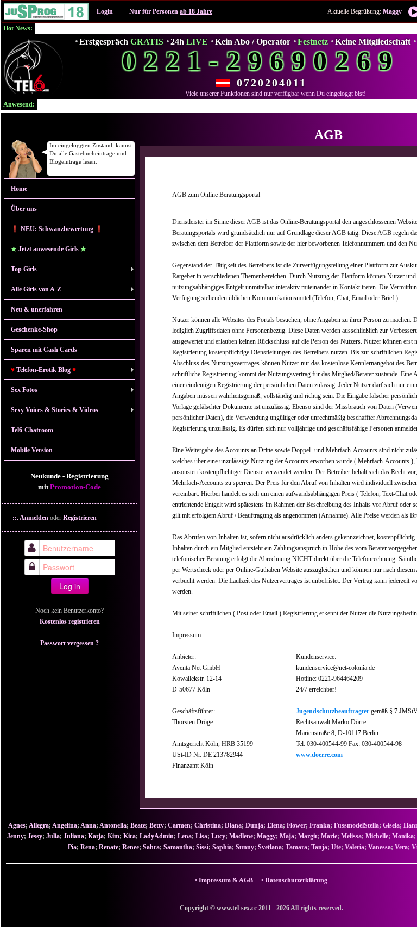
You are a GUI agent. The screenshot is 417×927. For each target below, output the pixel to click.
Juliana (74, 836)
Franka (319, 825)
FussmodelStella (356, 825)
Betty (156, 825)
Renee (130, 847)
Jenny (15, 836)
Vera (401, 847)
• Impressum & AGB (227, 880)
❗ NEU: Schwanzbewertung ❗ (57, 229)
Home (19, 188)
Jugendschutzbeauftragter (332, 711)
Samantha (177, 847)
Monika (403, 836)
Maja (287, 836)
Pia (72, 847)
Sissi (202, 847)
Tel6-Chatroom (32, 430)
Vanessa (379, 847)
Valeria (354, 847)
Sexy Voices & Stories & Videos (54, 410)
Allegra (39, 825)
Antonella (113, 825)
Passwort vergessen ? (69, 643)
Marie (329, 836)
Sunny (245, 847)
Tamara (296, 847)
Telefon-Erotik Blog (43, 370)
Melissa (351, 836)
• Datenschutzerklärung (294, 880)
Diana (233, 825)
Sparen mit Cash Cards (44, 349)
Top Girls (24, 269)
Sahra (151, 847)
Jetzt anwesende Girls (48, 249)
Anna (88, 825)
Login (105, 11)
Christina (207, 825)
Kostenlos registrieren (70, 621)
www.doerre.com (319, 754)
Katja (96, 836)
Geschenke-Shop (34, 329)
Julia (53, 836)
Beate (138, 825)
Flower (296, 825)
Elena (275, 825)
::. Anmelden (30, 517)
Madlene (241, 836)
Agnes (17, 825)
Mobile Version (32, 450)
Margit (307, 836)
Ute (336, 847)
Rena (87, 847)
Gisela (391, 825)
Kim (113, 836)
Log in (69, 586)
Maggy (392, 11)
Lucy (218, 836)
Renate (108, 847)
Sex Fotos (24, 390)
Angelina (64, 825)
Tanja (319, 847)
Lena (185, 836)
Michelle (376, 836)
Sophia (222, 847)
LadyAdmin (157, 836)
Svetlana (270, 847)
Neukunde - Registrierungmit (69, 481)
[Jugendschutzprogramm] (46, 11)
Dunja (254, 825)
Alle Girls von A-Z (36, 289)
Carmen (179, 825)
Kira (129, 836)
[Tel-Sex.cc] (33, 66)
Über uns (24, 209)
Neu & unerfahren (36, 309)
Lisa (201, 836)
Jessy (35, 836)
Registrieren (80, 517)
